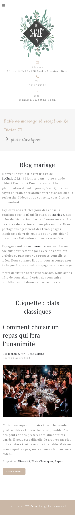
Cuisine (39, 353)
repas (59, 461)
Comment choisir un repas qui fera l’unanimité (31, 335)
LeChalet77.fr (12, 178)
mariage (58, 215)
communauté (36, 246)
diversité (24, 461)
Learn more (14, 471)
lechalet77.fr (16, 353)
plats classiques (42, 461)
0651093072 (37, 85)
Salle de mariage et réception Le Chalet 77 (36, 125)
